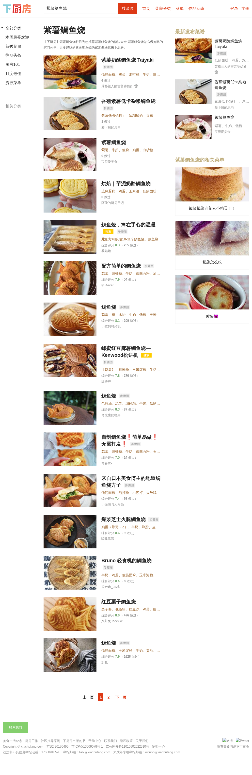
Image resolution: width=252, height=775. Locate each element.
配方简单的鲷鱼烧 (121, 266)
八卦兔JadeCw (111, 621)
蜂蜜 (145, 527)
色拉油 (106, 403)
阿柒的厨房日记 (112, 203)
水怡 (122, 315)
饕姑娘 (106, 251)
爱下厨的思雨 (111, 127)
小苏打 (137, 493)
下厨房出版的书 (74, 741)
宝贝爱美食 (109, 161)
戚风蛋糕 (108, 191)
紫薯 (104, 150)
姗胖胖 (106, 381)
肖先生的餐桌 (111, 415)
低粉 (125, 150)
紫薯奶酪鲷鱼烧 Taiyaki (127, 60)
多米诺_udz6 (110, 587)
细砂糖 (158, 74)
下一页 (120, 697)
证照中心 (158, 746)
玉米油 (134, 191)
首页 (146, 8)
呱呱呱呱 (107, 539)
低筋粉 (120, 609)
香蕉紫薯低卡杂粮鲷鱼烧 (128, 101)
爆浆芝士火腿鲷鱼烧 (124, 519)
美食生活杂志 (12, 741)
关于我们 (142, 741)
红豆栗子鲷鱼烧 (118, 601)
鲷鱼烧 (109, 307)
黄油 (149, 650)
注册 (245, 8)
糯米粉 (124, 370)
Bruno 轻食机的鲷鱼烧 (126, 560)
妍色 (104, 662)
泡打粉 (134, 74)
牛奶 (146, 74)
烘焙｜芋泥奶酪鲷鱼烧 (126, 183)
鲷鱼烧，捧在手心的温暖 (128, 224)
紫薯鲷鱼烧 (113, 142)
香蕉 (149, 116)
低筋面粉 (108, 74)
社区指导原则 (50, 741)
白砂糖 (148, 150)
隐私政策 (126, 741)
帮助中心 (94, 741)
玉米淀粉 (156, 315)
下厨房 (17, 9)
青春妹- (106, 463)
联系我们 (15, 727)
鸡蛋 (122, 74)
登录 (234, 8)
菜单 (180, 8)
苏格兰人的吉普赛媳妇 (117, 86)
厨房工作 (31, 741)
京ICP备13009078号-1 (87, 746)
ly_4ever (107, 285)
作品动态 (196, 8)
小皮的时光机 (111, 326)
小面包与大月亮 (112, 504)
